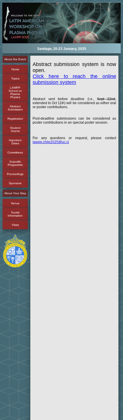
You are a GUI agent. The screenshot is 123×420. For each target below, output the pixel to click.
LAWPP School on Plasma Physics (15, 92)
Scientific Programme (15, 163)
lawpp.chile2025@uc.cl (51, 142)
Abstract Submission (15, 108)
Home (15, 69)
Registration (15, 118)
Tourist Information (15, 214)
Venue (15, 203)
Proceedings (15, 174)
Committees (15, 152)
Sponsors (15, 183)
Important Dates (15, 142)
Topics (15, 78)
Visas (15, 224)
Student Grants (15, 129)
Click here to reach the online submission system (74, 79)
